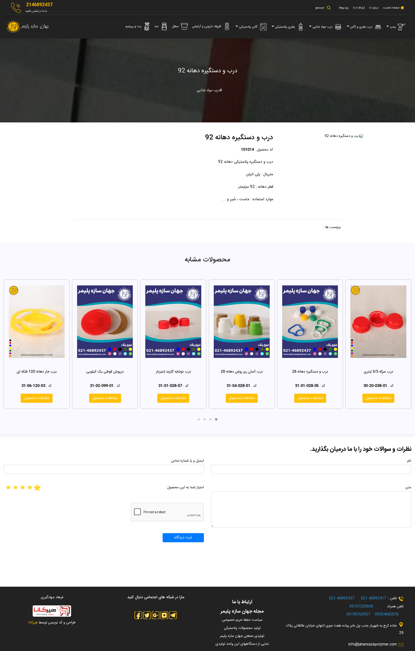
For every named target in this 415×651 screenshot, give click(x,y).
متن (408, 487)
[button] (216, 419)
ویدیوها (343, 7)
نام (409, 461)
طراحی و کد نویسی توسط (52, 623)
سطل (176, 26)
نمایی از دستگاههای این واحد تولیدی (242, 644)
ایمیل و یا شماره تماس (187, 461)
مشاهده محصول (378, 398)
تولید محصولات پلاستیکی (242, 628)
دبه (157, 26)
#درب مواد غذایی (209, 90)
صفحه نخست (391, 7)
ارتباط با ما (359, 7)
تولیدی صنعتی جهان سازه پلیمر (242, 636)
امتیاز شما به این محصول (185, 487)
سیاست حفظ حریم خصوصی (242, 620)
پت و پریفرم (134, 26)
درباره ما (373, 7)
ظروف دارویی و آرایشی (207, 26)
